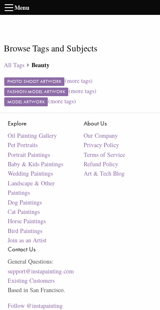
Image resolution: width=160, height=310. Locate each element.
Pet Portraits (23, 145)
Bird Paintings (25, 231)
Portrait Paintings (29, 155)
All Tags (14, 65)
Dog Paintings (25, 202)
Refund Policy (101, 164)
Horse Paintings (27, 221)
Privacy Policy (101, 145)
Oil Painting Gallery (32, 135)
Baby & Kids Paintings (35, 164)
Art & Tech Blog (104, 173)
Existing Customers (31, 280)
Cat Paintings (24, 212)
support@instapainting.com (41, 271)
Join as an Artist (27, 240)
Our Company (101, 135)
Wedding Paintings (30, 173)
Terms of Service (104, 155)
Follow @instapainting (35, 305)
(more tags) (79, 81)
